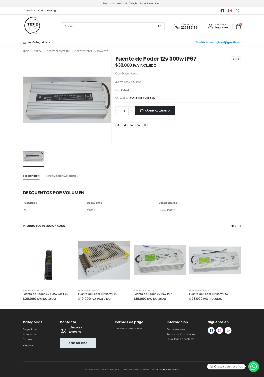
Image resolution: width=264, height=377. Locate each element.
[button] (232, 226)
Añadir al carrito (157, 110)
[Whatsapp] (237, 10)
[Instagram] (230, 10)
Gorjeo (125, 125)
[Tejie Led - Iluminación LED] (33, 26)
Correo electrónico (145, 125)
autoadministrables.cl (167, 369)
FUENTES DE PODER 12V (142, 97)
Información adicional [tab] (62, 176)
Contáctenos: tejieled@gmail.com (218, 42)
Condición (122, 73)
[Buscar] (159, 26)
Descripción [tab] (31, 176)
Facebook (118, 125)
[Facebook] (222, 10)
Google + (138, 125)
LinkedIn (132, 125)
